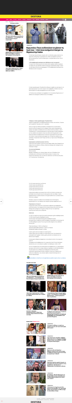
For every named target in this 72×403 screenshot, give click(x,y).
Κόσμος (24, 19)
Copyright (38, 398)
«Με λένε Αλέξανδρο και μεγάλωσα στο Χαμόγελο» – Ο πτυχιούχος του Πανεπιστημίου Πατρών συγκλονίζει (35, 278)
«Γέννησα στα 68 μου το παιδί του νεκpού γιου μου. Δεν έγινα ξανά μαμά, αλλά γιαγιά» (56, 327)
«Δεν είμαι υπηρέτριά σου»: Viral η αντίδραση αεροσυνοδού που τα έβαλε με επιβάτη (35, 294)
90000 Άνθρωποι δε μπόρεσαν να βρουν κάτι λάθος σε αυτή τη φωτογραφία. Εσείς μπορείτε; (55, 277)
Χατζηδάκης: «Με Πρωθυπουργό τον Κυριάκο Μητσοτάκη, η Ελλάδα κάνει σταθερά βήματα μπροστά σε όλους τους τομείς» (56, 376)
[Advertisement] (36, 7)
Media (11, 19)
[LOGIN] (65, 19)
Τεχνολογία (29, 19)
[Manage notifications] (2, 401)
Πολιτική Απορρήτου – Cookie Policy (43, 399)
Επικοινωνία (52, 399)
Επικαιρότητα (36, 321)
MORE (47, 19)
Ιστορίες (15, 19)
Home (7, 19)
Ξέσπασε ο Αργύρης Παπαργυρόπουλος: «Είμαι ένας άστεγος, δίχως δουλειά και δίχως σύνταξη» (34, 312)
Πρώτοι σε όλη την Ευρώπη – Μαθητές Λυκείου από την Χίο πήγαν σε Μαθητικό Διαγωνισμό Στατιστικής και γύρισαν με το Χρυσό (56, 352)
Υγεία (33, 19)
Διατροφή (42, 19)
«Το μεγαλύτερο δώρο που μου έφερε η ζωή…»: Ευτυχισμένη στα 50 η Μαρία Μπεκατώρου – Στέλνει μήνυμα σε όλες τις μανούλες (56, 295)
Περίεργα (19, 19)
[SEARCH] (63, 19)
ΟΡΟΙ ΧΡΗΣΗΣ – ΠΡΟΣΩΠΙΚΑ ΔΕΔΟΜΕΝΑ (47, 398)
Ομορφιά (37, 19)
